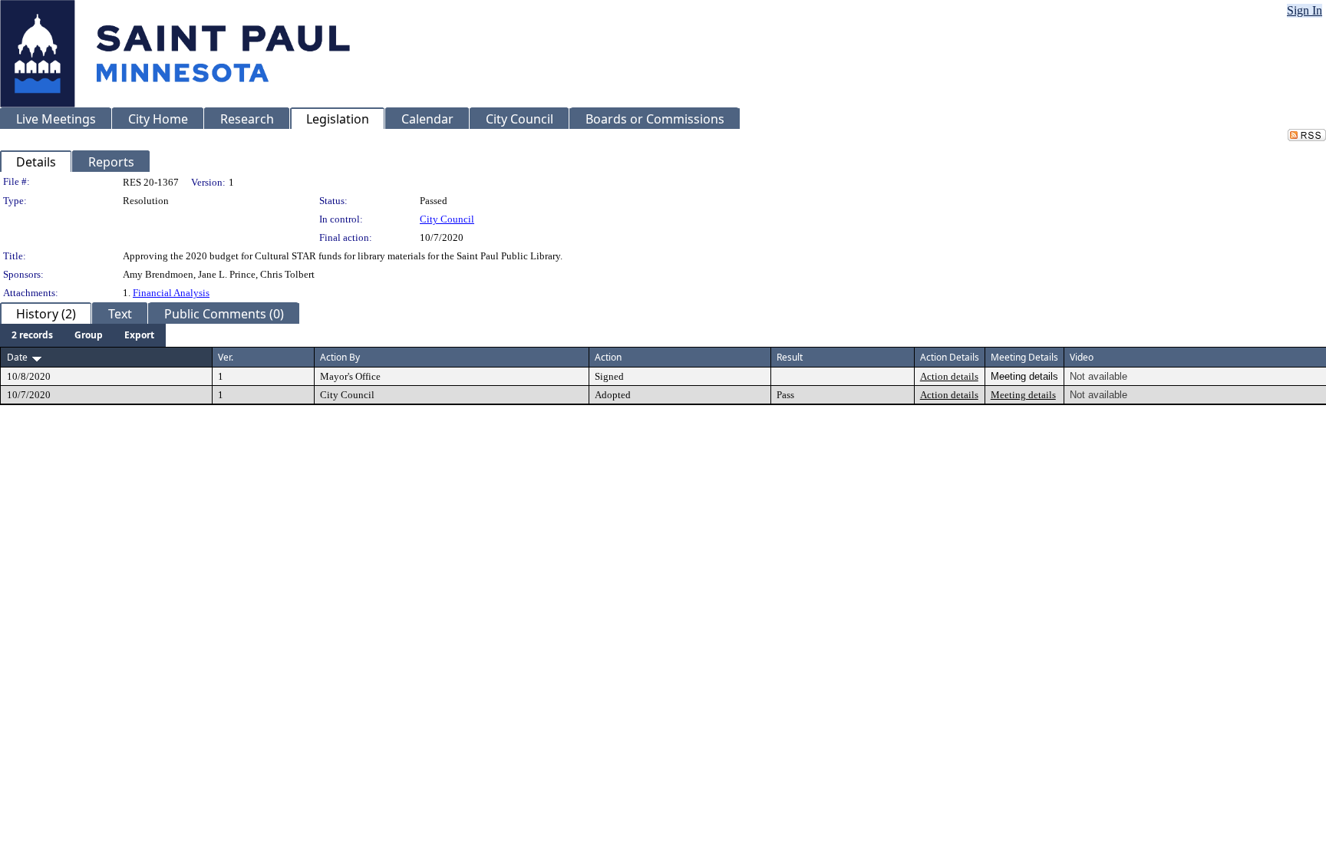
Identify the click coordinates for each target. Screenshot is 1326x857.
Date (17, 357)
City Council (447, 219)
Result (790, 357)
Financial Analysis (171, 292)
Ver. (225, 357)
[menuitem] (32, 335)
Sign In (1304, 10)
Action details (949, 376)
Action (608, 357)
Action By (340, 357)
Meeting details (1023, 394)
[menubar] (83, 335)
